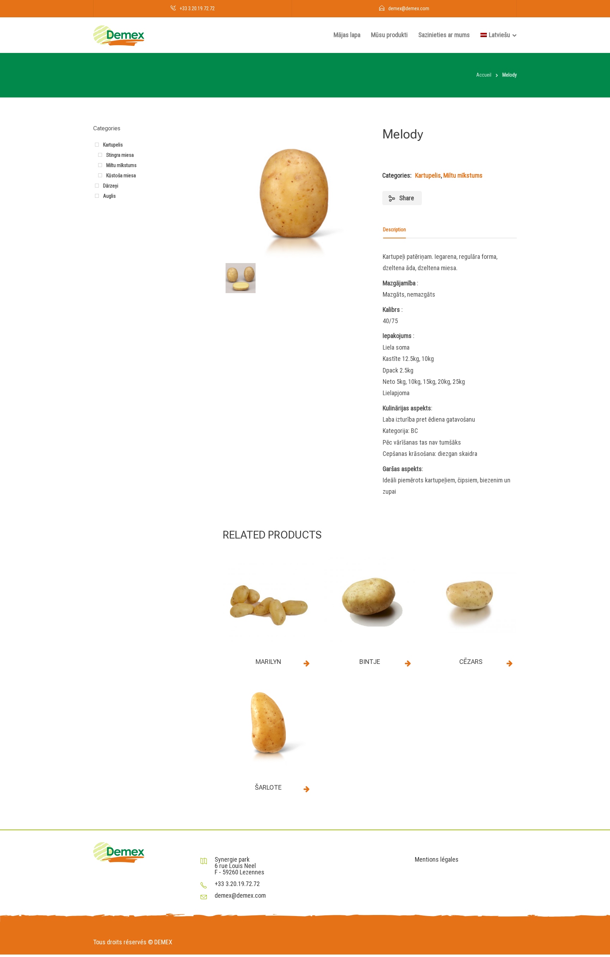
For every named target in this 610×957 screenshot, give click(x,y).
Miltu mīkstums (463, 175)
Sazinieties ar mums (444, 34)
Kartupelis (428, 175)
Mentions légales (437, 859)
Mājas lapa (347, 34)
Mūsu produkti (389, 34)
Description (394, 229)
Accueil (483, 75)
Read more (307, 663)
